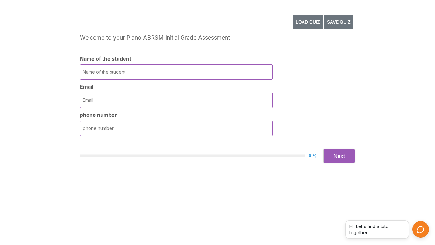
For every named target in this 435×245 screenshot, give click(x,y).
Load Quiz (308, 22)
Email (86, 87)
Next (339, 156)
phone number (98, 115)
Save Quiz (339, 22)
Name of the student (105, 59)
